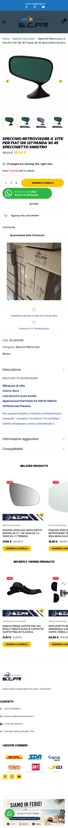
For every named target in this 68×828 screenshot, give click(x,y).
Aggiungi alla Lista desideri (25, 215)
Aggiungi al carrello (17, 548)
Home (5, 38)
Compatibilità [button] (12, 449)
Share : (6, 353)
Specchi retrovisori (24, 38)
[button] (63, 22)
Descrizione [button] (11, 370)
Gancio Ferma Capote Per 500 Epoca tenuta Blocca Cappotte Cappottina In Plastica (23, 629)
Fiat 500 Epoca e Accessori (14, 621)
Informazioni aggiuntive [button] (20, 439)
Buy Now (34, 203)
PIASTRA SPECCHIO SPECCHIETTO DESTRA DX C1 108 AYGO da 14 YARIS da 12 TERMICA (22, 533)
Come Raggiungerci (35, 3)
